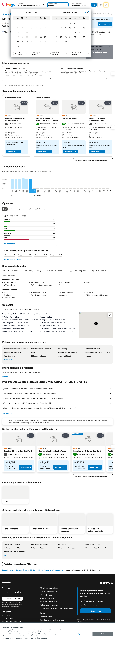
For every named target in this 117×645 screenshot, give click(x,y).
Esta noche (20, 53)
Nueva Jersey (43, 570)
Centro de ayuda (46, 617)
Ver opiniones (9, 243)
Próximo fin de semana (76, 53)
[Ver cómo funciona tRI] (44, 209)
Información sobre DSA (48, 602)
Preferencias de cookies (49, 605)
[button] (31, 4)
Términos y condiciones (48, 592)
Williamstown (57, 570)
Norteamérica (21, 570)
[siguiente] (87, 12)
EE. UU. (32, 570)
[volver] (9, 190)
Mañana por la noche (36, 53)
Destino (20, 3)
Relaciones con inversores (11, 621)
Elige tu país (6, 588)
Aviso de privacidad (47, 598)
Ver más (7, 360)
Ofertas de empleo (9, 618)
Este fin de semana (56, 53)
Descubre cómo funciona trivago (52, 620)
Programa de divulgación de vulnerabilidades (56, 608)
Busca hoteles (7, 570)
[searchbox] (31, 5)
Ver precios (103, 24)
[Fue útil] (49, 78)
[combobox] (32, 5)
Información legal (46, 595)
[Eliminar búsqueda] (44, 5)
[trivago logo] (8, 5)
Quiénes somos (7, 615)
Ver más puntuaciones (12, 259)
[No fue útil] (53, 78)
